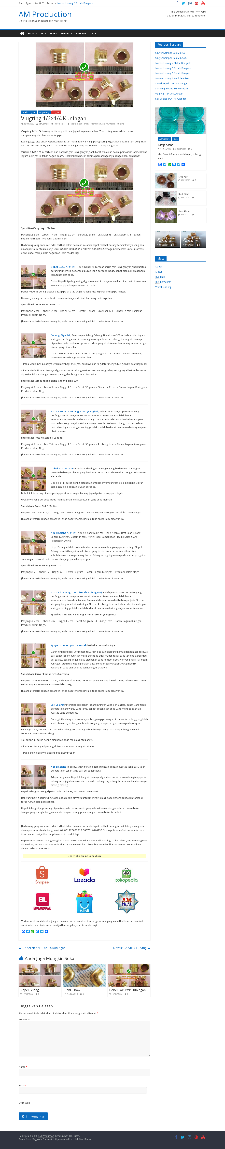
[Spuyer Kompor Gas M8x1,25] (193, 232)
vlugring (120, 123)
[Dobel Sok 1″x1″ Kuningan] (129, 966)
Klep (176, 139)
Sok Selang (57, 704)
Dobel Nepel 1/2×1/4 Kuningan (171, 83)
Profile (32, 33)
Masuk (158, 271)
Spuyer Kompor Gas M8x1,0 (170, 52)
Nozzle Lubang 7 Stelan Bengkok (173, 63)
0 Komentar (59, 123)
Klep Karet (183, 193)
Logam (56, 112)
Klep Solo (165, 144)
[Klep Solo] (180, 108)
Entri (160, 276)
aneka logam (76, 123)
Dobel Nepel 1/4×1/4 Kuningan (42, 948)
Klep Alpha (184, 211)
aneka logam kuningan (94, 123)
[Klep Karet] (166, 192)
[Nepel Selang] (40, 966)
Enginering (44, 112)
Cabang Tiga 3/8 (60, 335)
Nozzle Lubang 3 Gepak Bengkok (173, 73)
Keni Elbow (72, 990)
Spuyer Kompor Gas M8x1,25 (171, 57)
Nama (23, 1066)
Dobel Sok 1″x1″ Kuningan (127, 990)
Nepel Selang (29, 990)
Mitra (53, 33)
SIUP (43, 33)
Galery (65, 33)
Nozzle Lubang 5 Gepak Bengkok (75, 3)
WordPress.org (163, 287)
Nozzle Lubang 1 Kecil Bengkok (172, 78)
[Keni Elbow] (84, 966)
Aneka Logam (29, 112)
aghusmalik (44, 123)
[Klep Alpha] (166, 209)
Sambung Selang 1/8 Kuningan (171, 88)
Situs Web (24, 1102)
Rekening (81, 33)
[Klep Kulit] (166, 175)
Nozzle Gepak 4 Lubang (131, 948)
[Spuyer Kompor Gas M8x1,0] (167, 232)
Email (23, 1085)
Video (94, 33)
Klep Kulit (183, 176)
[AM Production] (22, 33)
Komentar (24, 1019)
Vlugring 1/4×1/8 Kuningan (169, 93)
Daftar (158, 266)
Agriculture (164, 139)
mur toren (110, 123)
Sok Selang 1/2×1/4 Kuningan (170, 98)
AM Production (45, 14)
